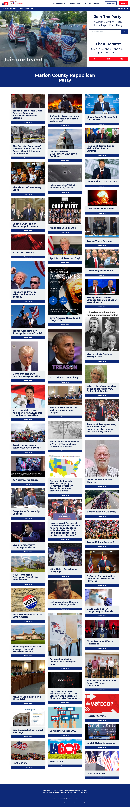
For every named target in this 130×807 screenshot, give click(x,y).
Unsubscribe (69, 798)
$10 (108, 59)
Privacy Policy (55, 798)
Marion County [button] (59, 3)
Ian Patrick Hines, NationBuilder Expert (76, 802)
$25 (121, 59)
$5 (95, 59)
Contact (120, 8)
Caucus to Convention (93, 3)
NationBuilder (54, 802)
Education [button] (74, 3)
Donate (123, 3)
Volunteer (111, 3)
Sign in (76, 798)
